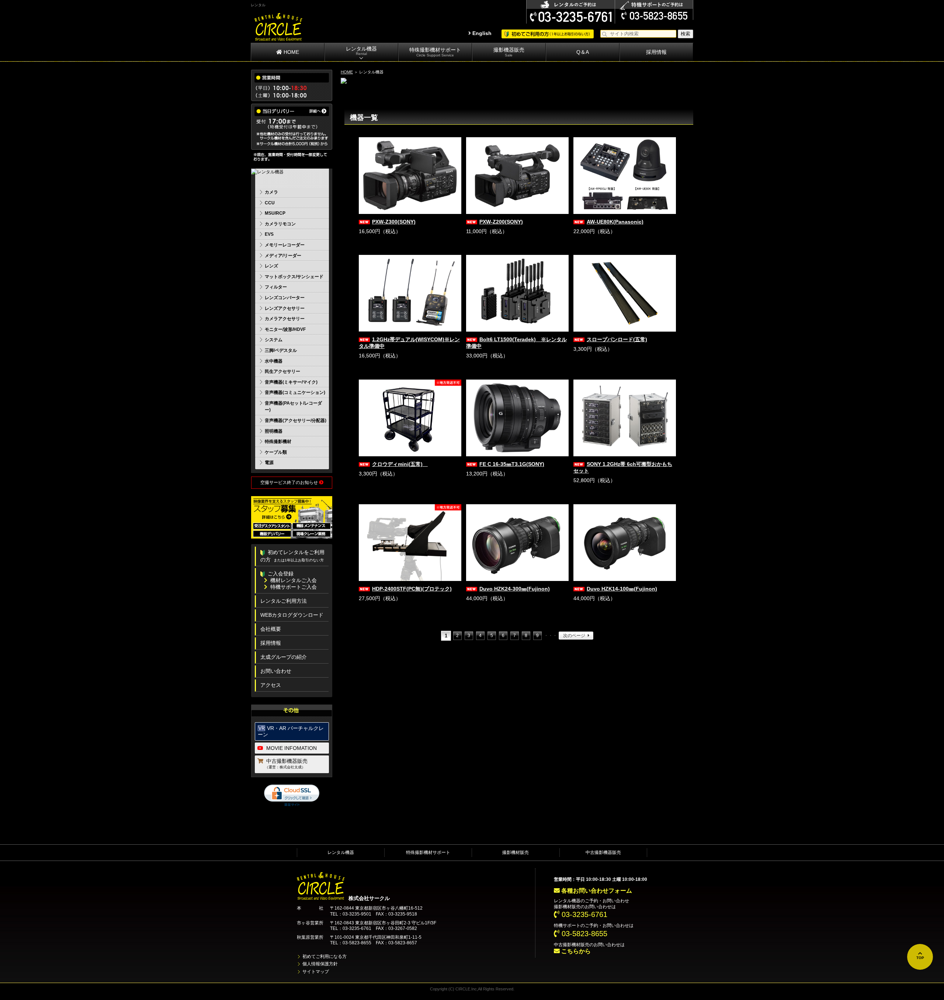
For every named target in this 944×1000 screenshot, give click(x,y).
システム (273, 339)
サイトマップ (315, 971)
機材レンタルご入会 (293, 580)
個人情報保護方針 (320, 963)
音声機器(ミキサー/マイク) (291, 382)
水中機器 (273, 361)
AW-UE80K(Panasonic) (615, 222)
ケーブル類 (276, 452)
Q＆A (582, 52)
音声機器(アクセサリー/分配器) (295, 420)
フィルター (276, 287)
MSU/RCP (275, 213)
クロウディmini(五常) (400, 464)
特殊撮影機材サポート (435, 52)
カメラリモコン (280, 223)
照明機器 (273, 431)
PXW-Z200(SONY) (501, 222)
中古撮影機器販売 (286, 763)
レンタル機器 (361, 51)
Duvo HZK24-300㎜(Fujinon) (514, 589)
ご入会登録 (281, 574)
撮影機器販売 (508, 52)
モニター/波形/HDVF (285, 329)
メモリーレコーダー (285, 245)
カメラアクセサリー (285, 318)
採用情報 (656, 52)
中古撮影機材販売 (571, 944)
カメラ (271, 192)
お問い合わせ (275, 671)
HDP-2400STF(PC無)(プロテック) (412, 589)
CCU (270, 202)
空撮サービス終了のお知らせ (289, 482)
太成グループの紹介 (283, 657)
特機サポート (567, 925)
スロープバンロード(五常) (617, 339)
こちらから (575, 951)
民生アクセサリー (282, 371)
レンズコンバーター (285, 297)
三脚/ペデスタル (281, 350)
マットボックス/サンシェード (294, 276)
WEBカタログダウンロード (291, 615)
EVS (269, 234)
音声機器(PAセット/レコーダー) (293, 407)
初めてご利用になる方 (324, 956)
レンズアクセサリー (285, 308)
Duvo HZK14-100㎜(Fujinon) (622, 589)
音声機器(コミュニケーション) (295, 392)
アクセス (270, 685)
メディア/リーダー (283, 255)
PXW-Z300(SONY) (394, 222)
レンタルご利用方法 (283, 601)
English (481, 33)
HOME (290, 52)
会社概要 (270, 629)
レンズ (271, 266)
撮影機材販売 (515, 852)
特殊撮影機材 (278, 441)
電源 (269, 462)
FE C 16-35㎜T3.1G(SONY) (511, 464)
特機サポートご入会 (293, 587)
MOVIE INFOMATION (291, 748)
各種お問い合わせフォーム (596, 890)
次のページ (574, 635)
